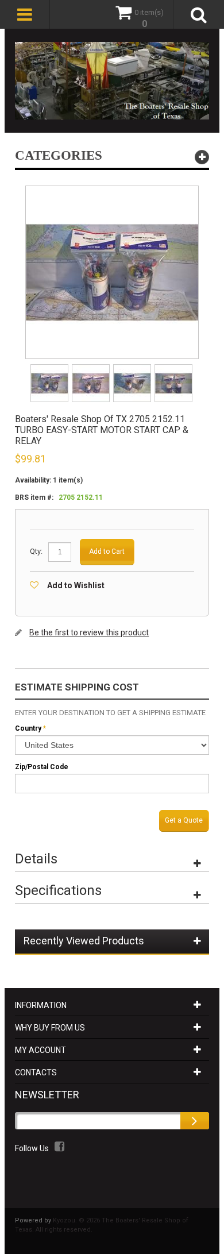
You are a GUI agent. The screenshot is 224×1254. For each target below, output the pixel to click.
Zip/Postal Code (41, 767)
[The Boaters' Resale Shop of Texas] (112, 80)
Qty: (36, 551)
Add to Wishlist (76, 585)
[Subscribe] (194, 1120)
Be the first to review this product (89, 632)
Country (28, 728)
